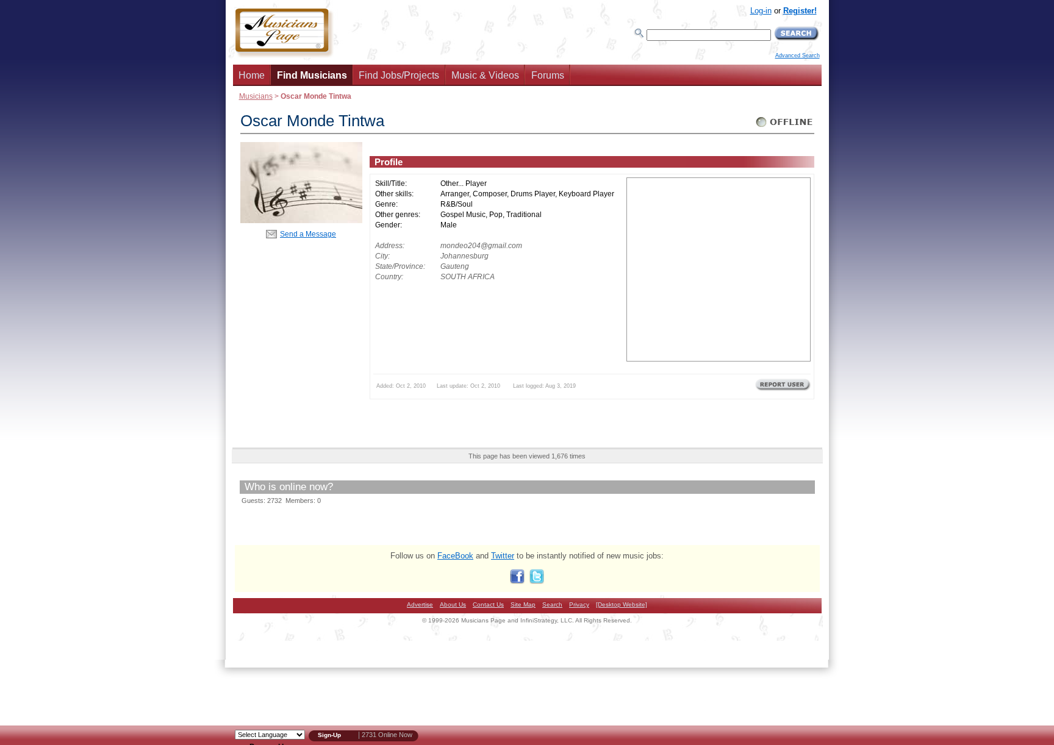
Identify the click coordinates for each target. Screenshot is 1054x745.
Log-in (761, 10)
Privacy (579, 604)
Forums (547, 75)
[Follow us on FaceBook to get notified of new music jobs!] (517, 581)
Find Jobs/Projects (399, 75)
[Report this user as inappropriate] (783, 390)
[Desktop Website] (621, 604)
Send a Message (308, 234)
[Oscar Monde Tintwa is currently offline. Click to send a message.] (784, 127)
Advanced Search (797, 55)
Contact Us (488, 604)
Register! (800, 10)
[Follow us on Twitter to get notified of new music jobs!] (536, 581)
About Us (453, 604)
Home (251, 75)
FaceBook (455, 555)
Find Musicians (312, 75)
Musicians (256, 96)
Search (552, 604)
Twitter (502, 555)
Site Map (523, 604)
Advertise (420, 604)
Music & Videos (485, 75)
